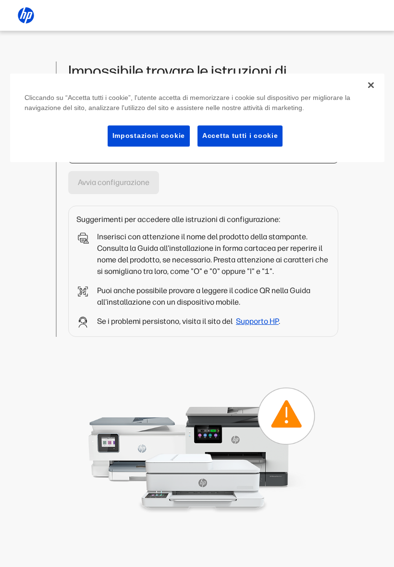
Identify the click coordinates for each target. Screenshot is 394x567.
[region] (197, 118)
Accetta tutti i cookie (240, 135)
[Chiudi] (371, 85)
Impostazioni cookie (148, 135)
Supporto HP (257, 321)
